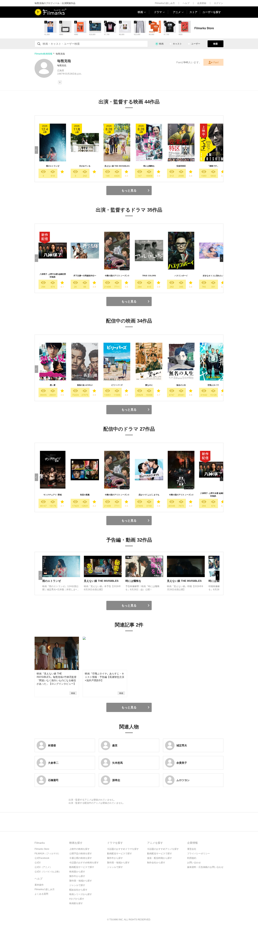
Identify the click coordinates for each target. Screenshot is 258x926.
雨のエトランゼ (52, 166)
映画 (140, 12)
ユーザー (195, 43)
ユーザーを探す (211, 12)
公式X (38, 862)
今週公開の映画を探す (80, 858)
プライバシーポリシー (198, 853)
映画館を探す (76, 903)
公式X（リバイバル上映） (48, 871)
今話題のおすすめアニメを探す (163, 849)
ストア (193, 12)
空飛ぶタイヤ (213, 385)
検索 (215, 43)
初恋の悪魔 (85, 495)
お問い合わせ (194, 862)
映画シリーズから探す (80, 894)
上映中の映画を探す (79, 849)
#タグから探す (76, 899)
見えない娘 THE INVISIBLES (117, 166)
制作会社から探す (156, 862)
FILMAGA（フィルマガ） (47, 853)
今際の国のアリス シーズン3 (117, 276)
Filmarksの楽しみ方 (165, 3)
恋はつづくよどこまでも (149, 495)
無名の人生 (181, 385)
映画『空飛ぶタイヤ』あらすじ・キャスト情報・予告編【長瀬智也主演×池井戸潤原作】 (104, 677)
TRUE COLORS (149, 276)
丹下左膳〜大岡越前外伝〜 (84, 276)
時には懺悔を (149, 166)
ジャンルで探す (77, 885)
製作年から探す (77, 876)
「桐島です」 (213, 166)
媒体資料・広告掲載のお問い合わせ (205, 867)
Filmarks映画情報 (43, 53)
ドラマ (158, 12)
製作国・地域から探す (80, 880)
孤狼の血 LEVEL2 (85, 385)
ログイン (218, 3)
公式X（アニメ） (43, 867)
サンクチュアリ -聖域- (52, 495)
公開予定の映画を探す (80, 853)
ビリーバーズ (117, 385)
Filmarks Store (42, 849)
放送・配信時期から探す (159, 858)
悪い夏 (53, 385)
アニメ (177, 12)
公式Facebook (42, 858)
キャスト (177, 43)
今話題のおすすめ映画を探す (84, 862)
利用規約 (191, 858)
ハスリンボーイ (181, 276)
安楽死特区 (181, 166)
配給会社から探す (78, 889)
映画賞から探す (77, 871)
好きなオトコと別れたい (213, 276)
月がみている (84, 166)
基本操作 (39, 885)
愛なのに (149, 385)
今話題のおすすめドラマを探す (123, 849)
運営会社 (191, 849)
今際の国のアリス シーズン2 (181, 495)
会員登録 (201, 3)
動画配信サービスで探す (81, 867)
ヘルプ (186, 3)
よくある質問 (41, 894)
